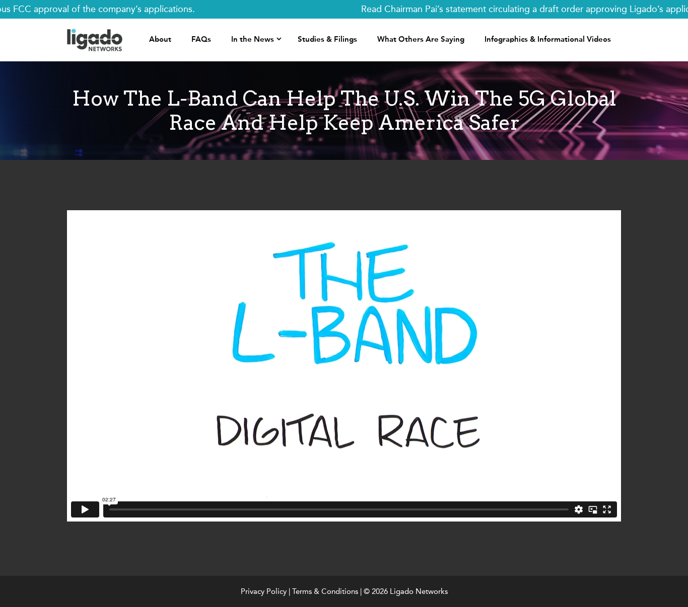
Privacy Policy (264, 591)
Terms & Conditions (325, 591)
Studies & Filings (327, 39)
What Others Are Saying (420, 39)
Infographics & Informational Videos (548, 39)
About (160, 39)
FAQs (201, 39)
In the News (252, 39)
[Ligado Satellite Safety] (94, 39)
